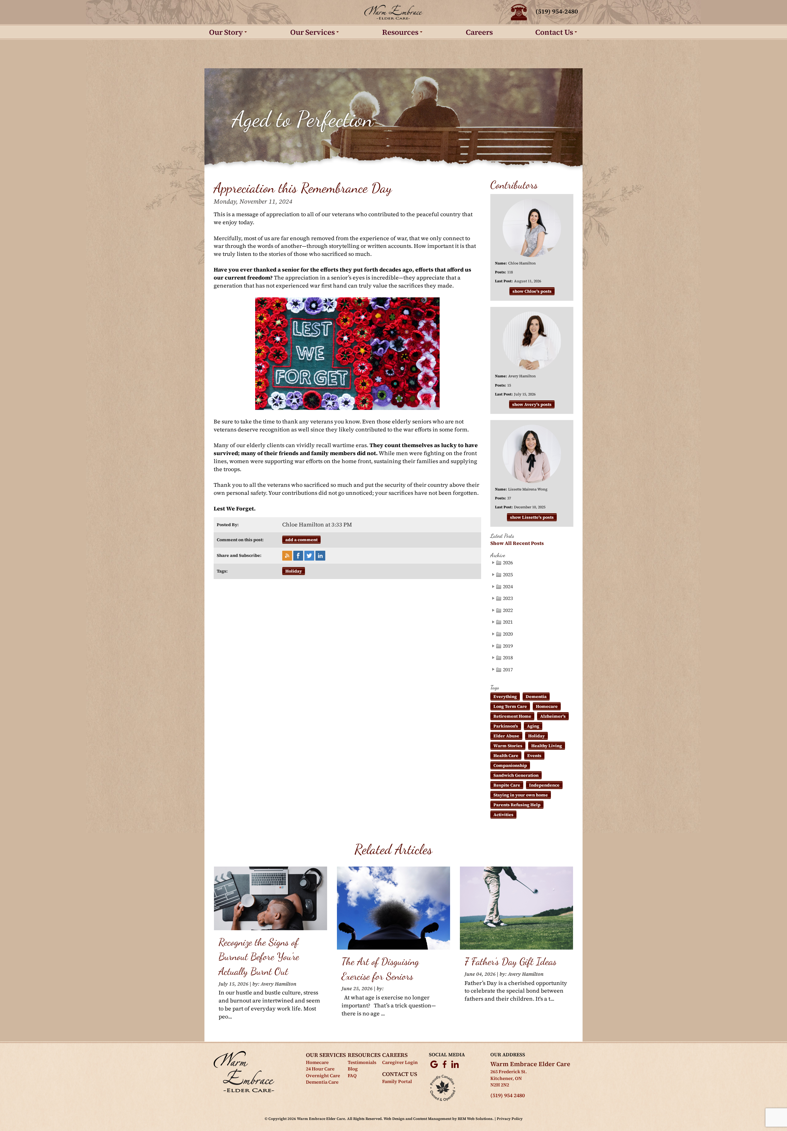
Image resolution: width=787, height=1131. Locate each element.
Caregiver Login (400, 1062)
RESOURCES (364, 1055)
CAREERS (395, 1055)
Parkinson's (505, 726)
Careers (479, 32)
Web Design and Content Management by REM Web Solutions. (439, 1118)
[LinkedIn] (455, 1064)
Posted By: (228, 525)
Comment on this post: (240, 540)
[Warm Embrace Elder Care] (393, 12)
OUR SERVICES (326, 1055)
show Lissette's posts (532, 517)
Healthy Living (546, 746)
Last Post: (504, 281)
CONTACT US (399, 1074)
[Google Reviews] (434, 1064)
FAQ (352, 1075)
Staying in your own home (520, 795)
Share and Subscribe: (239, 555)
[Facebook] (444, 1064)
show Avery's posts (532, 404)
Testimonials (362, 1062)
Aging (533, 726)
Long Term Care (510, 706)
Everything (505, 696)
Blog (353, 1069)
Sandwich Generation (516, 775)
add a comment (301, 540)
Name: (501, 263)
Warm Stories (507, 746)
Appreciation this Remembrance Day (303, 187)
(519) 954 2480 (507, 1095)
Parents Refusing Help (516, 805)
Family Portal (397, 1081)
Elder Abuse (506, 736)
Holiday (293, 571)
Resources (400, 32)
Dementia (536, 696)
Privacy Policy (510, 1118)
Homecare (547, 706)
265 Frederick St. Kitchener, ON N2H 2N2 (508, 1078)
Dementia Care (322, 1082)
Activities (503, 815)
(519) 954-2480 (557, 11)
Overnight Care (323, 1075)
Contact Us (554, 32)
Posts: (500, 272)
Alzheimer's (553, 716)
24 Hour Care (320, 1069)
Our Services (312, 32)
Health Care (505, 755)
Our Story (226, 32)
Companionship (510, 765)
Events (534, 755)
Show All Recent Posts (517, 543)
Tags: (222, 571)
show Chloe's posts (532, 291)
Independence (544, 785)
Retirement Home (512, 716)
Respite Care (506, 785)
